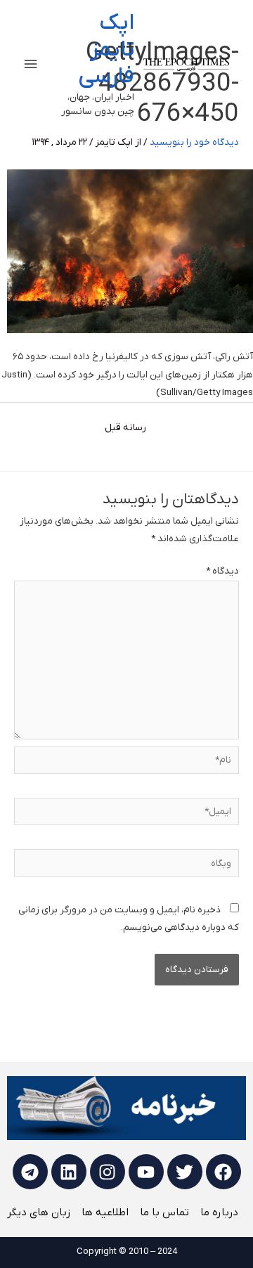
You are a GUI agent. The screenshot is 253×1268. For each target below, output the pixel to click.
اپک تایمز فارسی (106, 50)
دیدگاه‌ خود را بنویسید (194, 142)
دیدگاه (222, 571)
